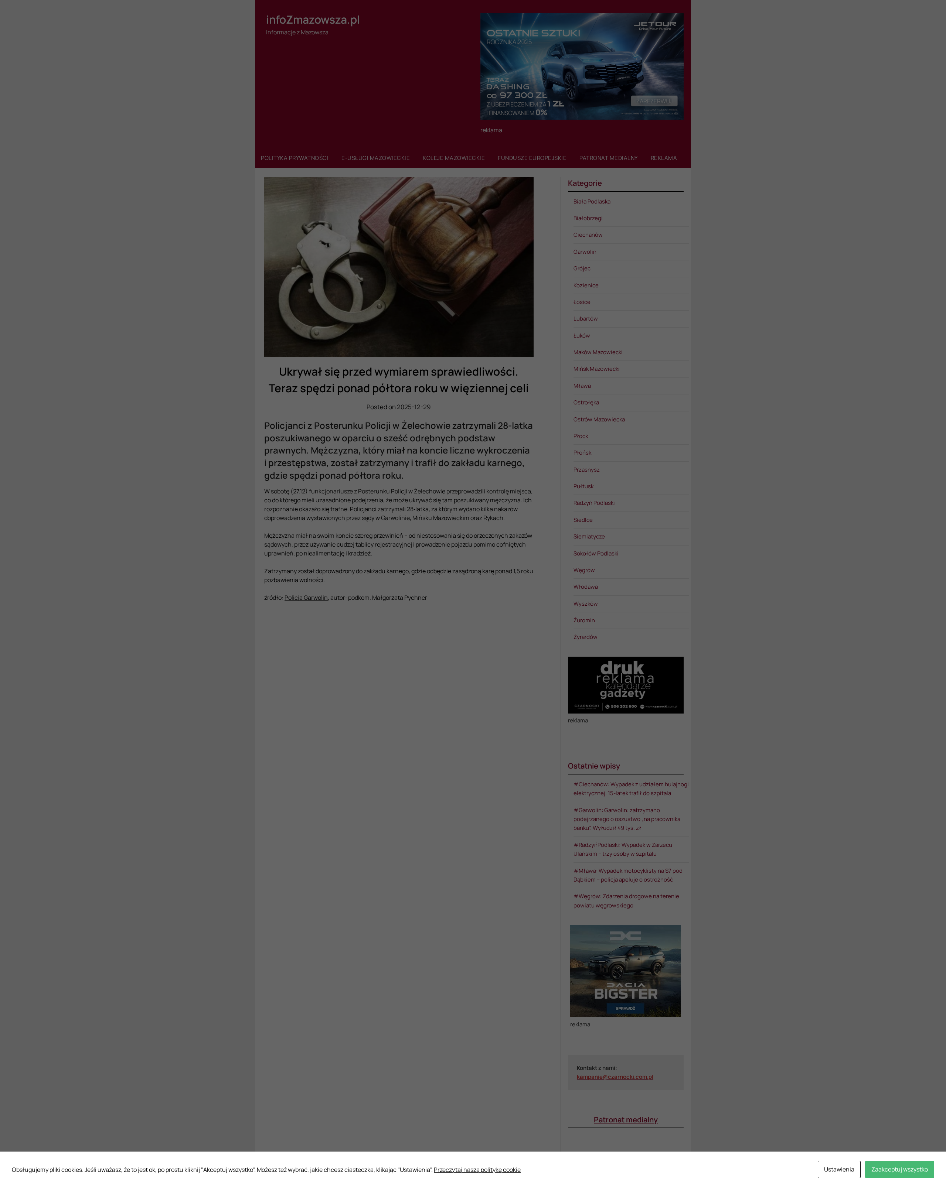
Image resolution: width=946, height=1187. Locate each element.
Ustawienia (839, 1169)
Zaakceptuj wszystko (899, 1169)
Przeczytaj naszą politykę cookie (477, 1170)
